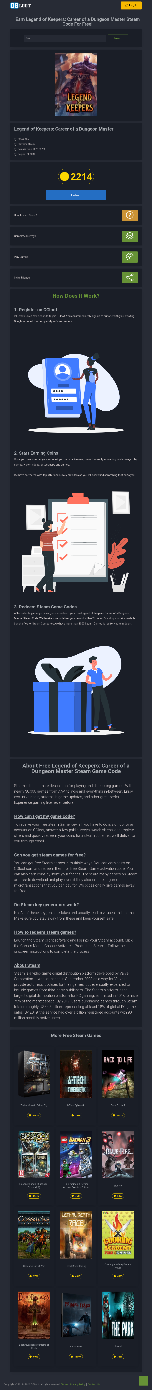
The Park (118, 1346)
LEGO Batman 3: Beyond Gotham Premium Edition (76, 1186)
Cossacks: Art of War (34, 1266)
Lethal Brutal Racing (76, 1266)
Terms (64, 1384)
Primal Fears (76, 1346)
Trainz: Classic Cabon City (33, 1105)
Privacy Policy (77, 1384)
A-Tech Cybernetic (76, 1105)
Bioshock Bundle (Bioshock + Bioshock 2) (34, 1186)
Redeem (76, 195)
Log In (133, 5)
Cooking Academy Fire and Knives (118, 1266)
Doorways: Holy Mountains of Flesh (34, 1347)
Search (118, 38)
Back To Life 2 (118, 1105)
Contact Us (94, 1384)
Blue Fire (118, 1185)
